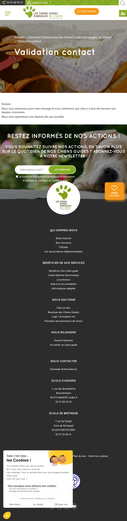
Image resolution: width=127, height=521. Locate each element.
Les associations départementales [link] (63, 251)
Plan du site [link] (79, 456)
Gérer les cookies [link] (98, 456)
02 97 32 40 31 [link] (63, 434)
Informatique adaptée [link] (63, 288)
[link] (123, 14)
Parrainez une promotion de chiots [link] (63, 321)
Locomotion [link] (63, 279)
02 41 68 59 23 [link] (15, 2)
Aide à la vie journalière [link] (63, 283)
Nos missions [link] (63, 242)
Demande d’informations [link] (63, 369)
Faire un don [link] (114, 194)
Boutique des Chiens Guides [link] (63, 312)
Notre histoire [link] (63, 238)
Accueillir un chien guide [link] (63, 344)
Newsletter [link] (40, 2)
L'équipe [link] (63, 247)
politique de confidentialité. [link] (53, 180)
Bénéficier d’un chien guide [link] (63, 270)
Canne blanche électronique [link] (63, 275)
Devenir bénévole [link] (63, 340)
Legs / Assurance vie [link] (63, 316)
